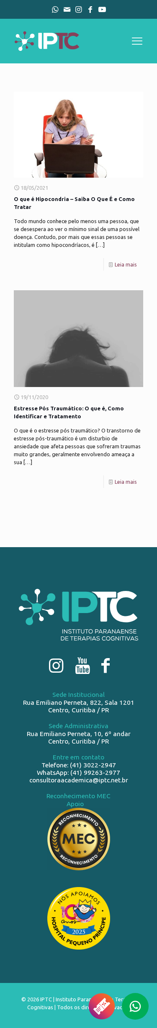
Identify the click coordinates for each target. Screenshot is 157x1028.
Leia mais (126, 264)
